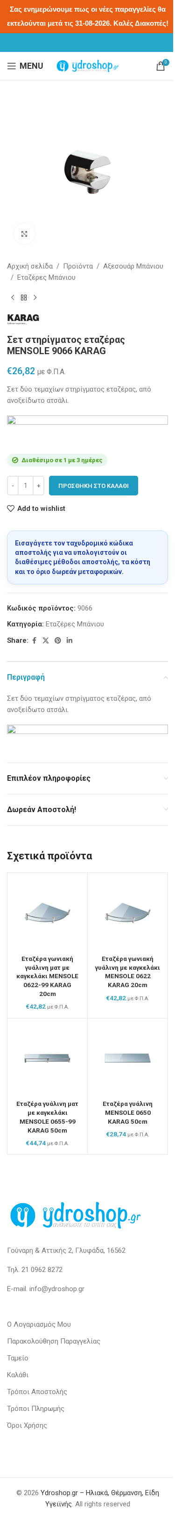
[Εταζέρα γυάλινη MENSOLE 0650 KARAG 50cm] (127, 1058)
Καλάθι (17, 1375)
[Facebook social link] (34, 640)
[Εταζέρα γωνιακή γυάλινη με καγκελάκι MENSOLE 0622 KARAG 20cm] (127, 913)
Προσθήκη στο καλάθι (93, 485)
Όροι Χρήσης (27, 1425)
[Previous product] (12, 298)
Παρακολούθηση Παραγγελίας (53, 1341)
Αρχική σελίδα (30, 266)
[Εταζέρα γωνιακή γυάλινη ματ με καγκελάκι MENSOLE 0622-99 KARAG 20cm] (47, 913)
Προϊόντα (78, 266)
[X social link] (46, 640)
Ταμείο (17, 1358)
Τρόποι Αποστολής (37, 1392)
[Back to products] (23, 298)
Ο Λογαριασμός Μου (39, 1324)
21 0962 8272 (42, 1269)
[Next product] (35, 298)
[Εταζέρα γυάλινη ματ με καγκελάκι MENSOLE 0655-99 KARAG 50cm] (47, 1058)
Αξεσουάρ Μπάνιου (133, 266)
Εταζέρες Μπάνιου (46, 277)
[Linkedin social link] (69, 640)
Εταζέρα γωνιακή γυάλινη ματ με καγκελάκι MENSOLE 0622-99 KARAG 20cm (47, 976)
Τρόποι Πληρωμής (35, 1408)
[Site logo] (87, 65)
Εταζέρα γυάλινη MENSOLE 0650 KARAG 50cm (128, 1112)
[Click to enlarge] (24, 233)
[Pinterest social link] (58, 640)
